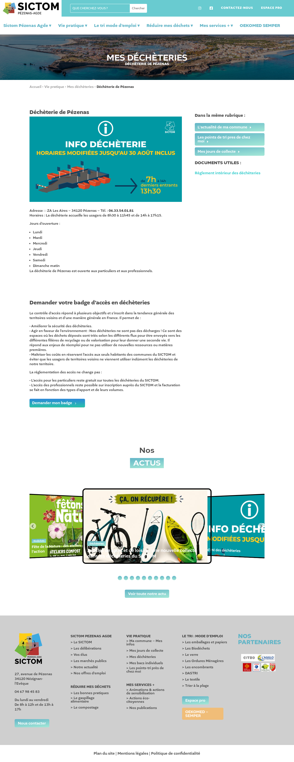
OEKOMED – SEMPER (196, 713)
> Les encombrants (197, 667)
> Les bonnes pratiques (90, 693)
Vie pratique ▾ (72, 25)
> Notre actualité (84, 667)
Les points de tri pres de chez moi (224, 139)
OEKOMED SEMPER (260, 25)
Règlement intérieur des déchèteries (227, 173)
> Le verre (190, 654)
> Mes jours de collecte (144, 650)
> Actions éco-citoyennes (138, 700)
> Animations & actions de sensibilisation (145, 691)
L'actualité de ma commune (222, 127)
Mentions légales (133, 753)
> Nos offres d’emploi (88, 673)
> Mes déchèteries (141, 657)
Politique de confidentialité (175, 753)
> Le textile (191, 679)
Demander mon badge (52, 402)
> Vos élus (79, 654)
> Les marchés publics (89, 661)
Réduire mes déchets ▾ (170, 25)
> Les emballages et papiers (204, 642)
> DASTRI (190, 673)
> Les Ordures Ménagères (203, 661)
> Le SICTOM (81, 642)
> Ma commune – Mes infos (144, 642)
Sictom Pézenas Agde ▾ (27, 25)
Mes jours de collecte (217, 151)
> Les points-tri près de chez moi (145, 669)
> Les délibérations (86, 648)
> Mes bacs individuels (144, 663)
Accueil (35, 87)
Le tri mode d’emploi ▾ (117, 25)
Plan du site (104, 753)
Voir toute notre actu (147, 593)
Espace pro (271, 8)
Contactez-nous (237, 8)
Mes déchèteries (80, 87)
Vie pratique (54, 87)
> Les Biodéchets (196, 648)
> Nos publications (141, 708)
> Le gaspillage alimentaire (82, 699)
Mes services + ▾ (216, 25)
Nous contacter (32, 723)
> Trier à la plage (195, 685)
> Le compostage (85, 707)
